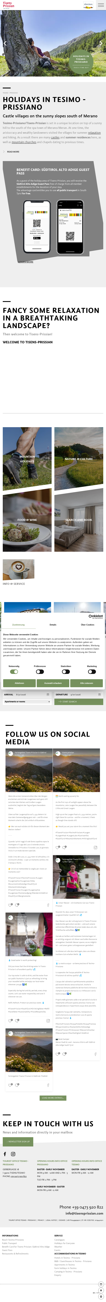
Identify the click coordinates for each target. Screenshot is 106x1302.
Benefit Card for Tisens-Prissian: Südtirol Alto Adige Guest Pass (26, 1248)
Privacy (41, 1220)
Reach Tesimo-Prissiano (13, 1240)
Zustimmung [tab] (18, 625)
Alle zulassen (86, 683)
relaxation (94, 132)
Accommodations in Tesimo (70, 1254)
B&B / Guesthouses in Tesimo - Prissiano (73, 1261)
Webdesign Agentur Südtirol (6, 1293)
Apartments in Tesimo (64, 1265)
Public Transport (9, 1243)
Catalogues (59, 1240)
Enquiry (57, 1275)
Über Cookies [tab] (87, 625)
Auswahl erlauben (53, 683)
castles (55, 137)
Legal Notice (51, 1220)
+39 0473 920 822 (18, 1176)
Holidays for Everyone (64, 1243)
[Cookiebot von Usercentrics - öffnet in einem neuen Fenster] (91, 617)
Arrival (8, 695)
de (94, 1293)
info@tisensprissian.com (84, 1213)
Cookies (62, 1220)
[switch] (40, 671)
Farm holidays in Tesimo (65, 1268)
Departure (62, 695)
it (98, 1293)
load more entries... (53, 1098)
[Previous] (5, 43)
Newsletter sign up (19, 1142)
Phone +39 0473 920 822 (81, 1207)
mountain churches (24, 142)
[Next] (100, 43)
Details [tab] (53, 625)
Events (57, 1250)
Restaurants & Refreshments (15, 1254)
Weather (58, 1247)
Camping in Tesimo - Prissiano (68, 1272)
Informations (10, 1236)
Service (58, 1236)
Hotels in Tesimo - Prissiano (67, 1258)
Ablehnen (19, 683)
